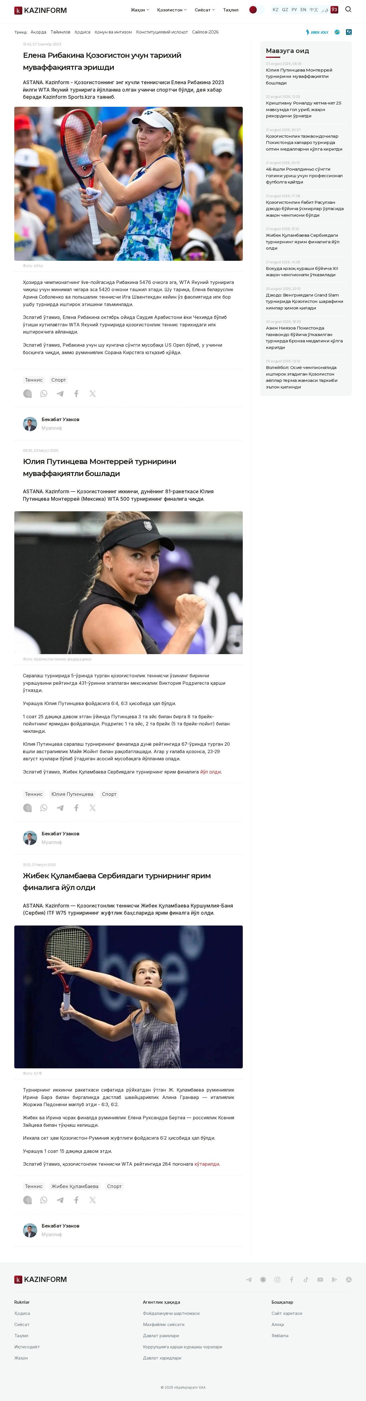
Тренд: (21, 32)
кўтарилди (206, 1164)
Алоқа (278, 1324)
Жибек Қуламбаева (74, 1186)
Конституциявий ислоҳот (162, 32)
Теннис (34, 380)
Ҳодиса (82, 32)
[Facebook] (76, 394)
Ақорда (38, 32)
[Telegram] (60, 394)
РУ (294, 9)
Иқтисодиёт (27, 1346)
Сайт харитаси (287, 1313)
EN (303, 9)
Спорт (58, 380)
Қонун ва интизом (113, 32)
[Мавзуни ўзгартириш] (256, 9)
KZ (276, 9)
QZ (285, 9)
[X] (92, 394)
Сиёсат (22, 1324)
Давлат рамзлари (161, 1335)
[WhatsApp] (43, 394)
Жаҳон (21, 1358)
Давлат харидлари (162, 1358)
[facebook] (292, 1279)
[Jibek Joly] (318, 32)
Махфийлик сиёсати (163, 1324)
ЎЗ (334, 9)
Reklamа (280, 1335)
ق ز (325, 9)
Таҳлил (230, 10)
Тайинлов (61, 32)
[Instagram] (27, 394)
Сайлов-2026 (205, 32)
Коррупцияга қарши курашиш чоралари (182, 1346)
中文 (314, 9)
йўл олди (210, 772)
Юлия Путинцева (72, 794)
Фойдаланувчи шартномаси (171, 1313)
